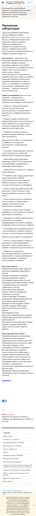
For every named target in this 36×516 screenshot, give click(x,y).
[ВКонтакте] (3, 401)
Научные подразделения (10, 12)
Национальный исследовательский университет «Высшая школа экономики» (16, 9)
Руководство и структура (11, 439)
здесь (15, 503)
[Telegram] (6, 401)
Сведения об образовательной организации (17, 470)
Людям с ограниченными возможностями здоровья (16, 474)
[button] (13, 430)
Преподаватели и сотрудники (12, 446)
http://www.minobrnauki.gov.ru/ (12, 491)
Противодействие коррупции (12, 462)
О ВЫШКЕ (6, 433)
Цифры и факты (8, 436)
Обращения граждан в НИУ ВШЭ (13, 455)
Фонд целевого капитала (11, 458)
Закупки (5, 452)
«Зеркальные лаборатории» (19, 37)
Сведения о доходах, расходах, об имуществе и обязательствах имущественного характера (17, 466)
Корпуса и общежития (10, 449)
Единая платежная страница (11, 478)
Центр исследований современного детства (15, 2)
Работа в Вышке (7, 481)
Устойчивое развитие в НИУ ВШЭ (13, 442)
